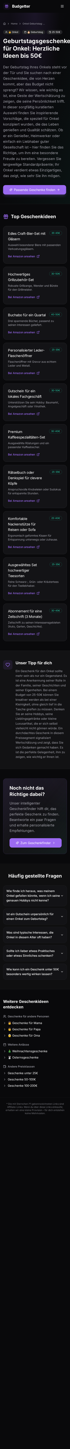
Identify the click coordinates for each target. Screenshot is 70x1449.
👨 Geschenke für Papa (24, 1029)
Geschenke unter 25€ (23, 1073)
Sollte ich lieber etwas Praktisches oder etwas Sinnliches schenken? (30, 953)
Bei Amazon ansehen (21, 256)
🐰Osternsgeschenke (23, 1057)
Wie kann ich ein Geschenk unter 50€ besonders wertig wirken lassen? (32, 971)
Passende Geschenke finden (34, 190)
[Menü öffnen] (62, 6)
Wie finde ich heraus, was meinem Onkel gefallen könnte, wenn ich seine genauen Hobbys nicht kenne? (33, 895)
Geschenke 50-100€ (22, 1079)
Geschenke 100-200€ (22, 1085)
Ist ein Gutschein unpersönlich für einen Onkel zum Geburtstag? (30, 916)
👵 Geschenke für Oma (24, 1035)
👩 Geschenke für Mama (25, 1023)
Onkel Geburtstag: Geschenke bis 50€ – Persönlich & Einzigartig (34, 23)
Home (14, 23)
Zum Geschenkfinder (35, 843)
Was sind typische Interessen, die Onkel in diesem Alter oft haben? (29, 935)
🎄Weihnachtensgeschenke (27, 1051)
